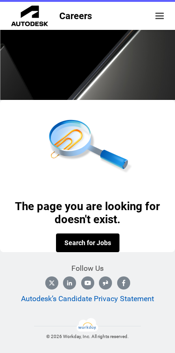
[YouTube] (87, 282)
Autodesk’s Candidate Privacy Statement (87, 298)
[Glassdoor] (105, 282)
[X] (51, 282)
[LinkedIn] (69, 282)
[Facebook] (123, 282)
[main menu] (159, 16)
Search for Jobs (87, 243)
